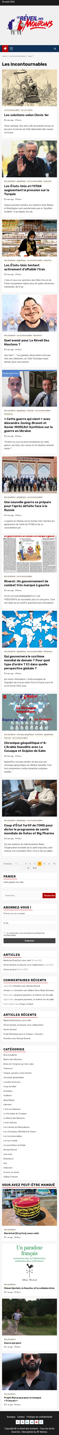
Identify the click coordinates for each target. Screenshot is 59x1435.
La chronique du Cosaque (14, 1113)
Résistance (37, 335)
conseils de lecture (11, 1082)
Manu (19, 120)
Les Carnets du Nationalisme (16, 1127)
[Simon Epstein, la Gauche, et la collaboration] (29, 1262)
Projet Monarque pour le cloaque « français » (23, 1034)
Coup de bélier (9, 1086)
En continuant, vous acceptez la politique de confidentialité (23, 934)
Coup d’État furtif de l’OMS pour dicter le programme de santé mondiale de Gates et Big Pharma (29, 829)
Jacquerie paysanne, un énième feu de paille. (33, 995)
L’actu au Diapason (12, 1109)
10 (54, 864)
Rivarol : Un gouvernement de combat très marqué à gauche (26, 583)
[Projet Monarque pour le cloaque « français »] (29, 1371)
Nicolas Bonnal (10, 1149)
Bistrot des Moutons (12, 1059)
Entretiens (39, 734)
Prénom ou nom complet (14, 913)
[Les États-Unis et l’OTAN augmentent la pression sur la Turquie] (29, 159)
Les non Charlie (27, 110)
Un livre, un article (11, 1172)
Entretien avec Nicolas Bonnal (26, 986)
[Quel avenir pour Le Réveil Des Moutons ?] (29, 313)
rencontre (7, 1154)
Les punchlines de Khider (14, 1145)
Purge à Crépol (26, 1004)
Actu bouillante (10, 181)
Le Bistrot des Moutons (14, 1118)
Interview (30, 411)
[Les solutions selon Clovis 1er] (29, 87)
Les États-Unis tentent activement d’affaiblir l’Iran (24, 267)
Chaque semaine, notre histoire (17, 1073)
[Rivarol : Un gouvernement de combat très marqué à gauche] (29, 554)
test (5, 1163)
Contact (21, 1417)
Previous (8, 864)
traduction (47, 181)
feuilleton (7, 1095)
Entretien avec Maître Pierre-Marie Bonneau (34, 990)
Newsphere (27, 1432)
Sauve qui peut (10, 969)
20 (28, 868)
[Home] (5, 49)
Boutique (11, 1417)
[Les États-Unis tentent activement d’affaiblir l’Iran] (29, 238)
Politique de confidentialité (39, 1417)
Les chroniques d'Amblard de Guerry (19, 1131)
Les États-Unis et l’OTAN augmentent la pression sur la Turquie (26, 190)
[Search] (55, 48)
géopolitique (21, 181)
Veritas (6, 990)
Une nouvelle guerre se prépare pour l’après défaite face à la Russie (27, 506)
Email (5, 923)
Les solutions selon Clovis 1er (26, 115)
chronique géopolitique (25, 734)
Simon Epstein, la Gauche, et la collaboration (23, 965)
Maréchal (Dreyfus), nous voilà (17, 960)
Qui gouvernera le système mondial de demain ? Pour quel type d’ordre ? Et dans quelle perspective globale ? (27, 662)
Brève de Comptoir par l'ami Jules (18, 1064)
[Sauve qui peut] (29, 1317)
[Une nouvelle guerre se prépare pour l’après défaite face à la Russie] (29, 475)
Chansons (8, 1068)
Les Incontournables (12, 110)
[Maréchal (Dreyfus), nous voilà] (29, 1207)
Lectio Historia (10, 1122)
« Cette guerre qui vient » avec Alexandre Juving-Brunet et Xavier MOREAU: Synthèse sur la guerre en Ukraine (28, 425)
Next (35, 868)
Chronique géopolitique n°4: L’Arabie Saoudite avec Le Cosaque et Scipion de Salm (25, 747)
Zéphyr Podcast (10, 1176)
